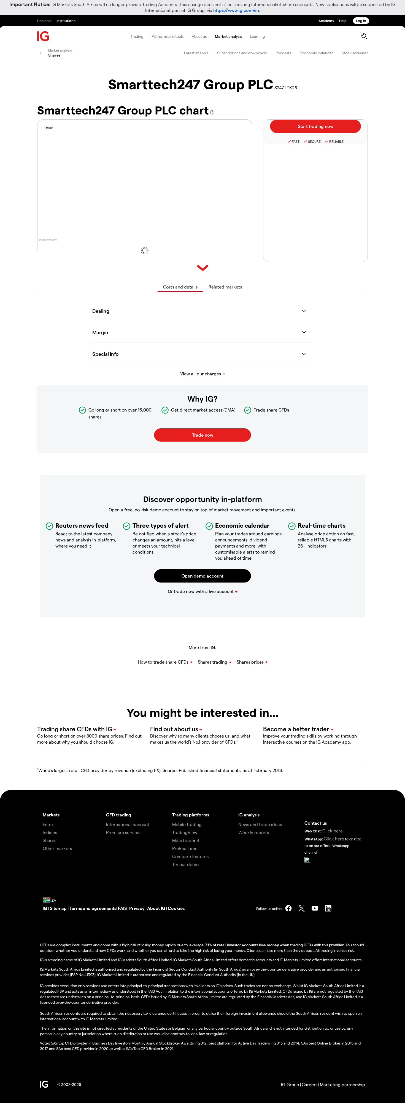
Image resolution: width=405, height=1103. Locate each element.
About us (199, 36)
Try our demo (185, 864)
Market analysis (228, 36)
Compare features (190, 856)
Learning (257, 36)
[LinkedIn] (328, 908)
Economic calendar (316, 52)
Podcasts (283, 52)
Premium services (123, 832)
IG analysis (249, 814)
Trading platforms (190, 814)
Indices (50, 832)
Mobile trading (187, 824)
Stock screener (355, 52)
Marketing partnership (342, 1084)
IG (45, 908)
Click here (332, 830)
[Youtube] (315, 908)
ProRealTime (185, 848)
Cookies (176, 908)
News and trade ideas (260, 824)
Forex (48, 824)
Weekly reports (253, 832)
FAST (295, 141)
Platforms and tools (167, 36)
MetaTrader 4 (185, 840)
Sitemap (59, 908)
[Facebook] (288, 908)
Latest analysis (196, 52)
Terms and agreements (92, 908)
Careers (309, 1084)
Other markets (57, 848)
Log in (361, 20)
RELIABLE (336, 141)
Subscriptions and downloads (242, 52)
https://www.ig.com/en (236, 10)
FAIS (122, 908)
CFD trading (118, 814)
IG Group (290, 1084)
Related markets (225, 286)
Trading (137, 36)
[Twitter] (301, 908)
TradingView (184, 832)
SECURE (314, 141)
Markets (51, 814)
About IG (156, 908)
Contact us (315, 823)
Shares (49, 840)
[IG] (43, 36)
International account (127, 824)
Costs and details (180, 286)
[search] (364, 36)
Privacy (137, 908)
